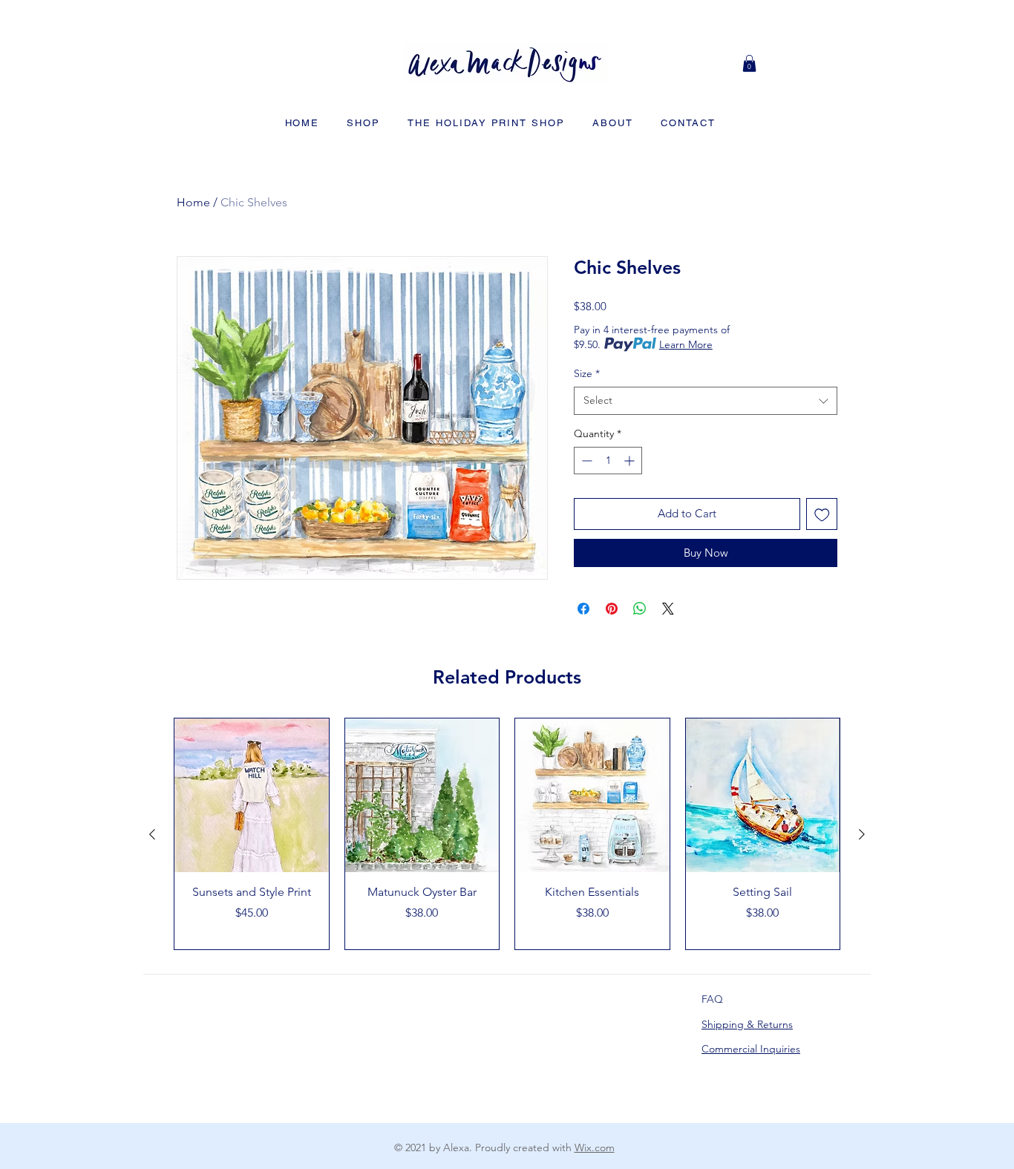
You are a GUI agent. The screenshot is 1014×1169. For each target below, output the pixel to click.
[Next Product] (862, 834)
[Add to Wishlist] (822, 514)
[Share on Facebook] (583, 609)
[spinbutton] (608, 461)
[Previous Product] (152, 834)
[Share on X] (668, 609)
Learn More (686, 344)
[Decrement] (585, 461)
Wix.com (595, 1147)
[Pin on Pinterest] (612, 609)
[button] (749, 63)
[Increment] (630, 461)
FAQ (712, 999)
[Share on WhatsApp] (640, 609)
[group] (507, 834)
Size (587, 373)
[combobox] (705, 401)
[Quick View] (251, 795)
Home (193, 202)
